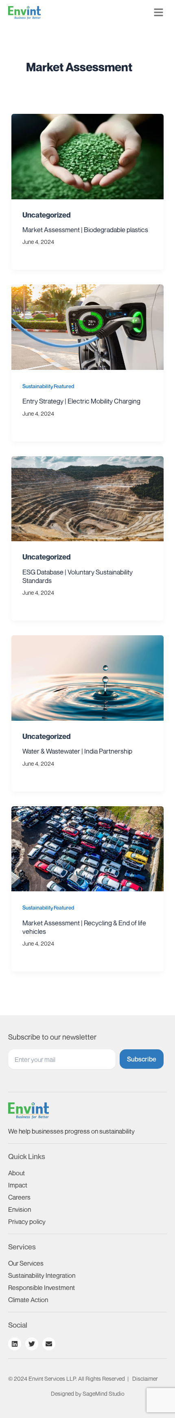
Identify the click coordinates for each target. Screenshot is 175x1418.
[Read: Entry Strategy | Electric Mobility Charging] (87, 326)
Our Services (26, 1263)
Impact (17, 1185)
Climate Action (28, 1300)
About (16, 1173)
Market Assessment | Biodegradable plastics (85, 230)
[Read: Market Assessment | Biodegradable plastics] (87, 155)
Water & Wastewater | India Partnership (77, 751)
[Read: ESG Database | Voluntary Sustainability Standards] (87, 497)
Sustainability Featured (48, 386)
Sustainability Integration (41, 1275)
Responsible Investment (41, 1287)
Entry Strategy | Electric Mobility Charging (81, 401)
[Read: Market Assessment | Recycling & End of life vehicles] (87, 848)
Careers (19, 1197)
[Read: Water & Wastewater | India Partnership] (87, 677)
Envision (19, 1209)
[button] (159, 12)
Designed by (88, 1393)
